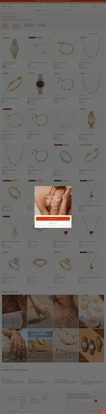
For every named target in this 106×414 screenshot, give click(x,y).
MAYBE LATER (53, 223)
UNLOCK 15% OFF (53, 218)
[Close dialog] (70, 187)
